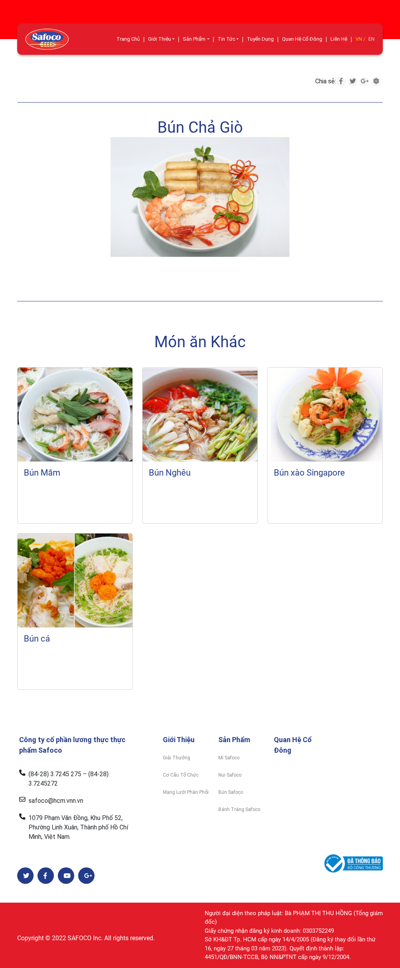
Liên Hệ (338, 39)
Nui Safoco (229, 775)
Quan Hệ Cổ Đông (302, 39)
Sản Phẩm (194, 39)
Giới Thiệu (159, 39)
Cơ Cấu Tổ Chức (180, 775)
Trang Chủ (128, 39)
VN (358, 39)
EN (371, 39)
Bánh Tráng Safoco (239, 809)
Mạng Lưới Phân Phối (186, 792)
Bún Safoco (230, 792)
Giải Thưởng (176, 758)
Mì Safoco (228, 758)
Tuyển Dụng (260, 39)
